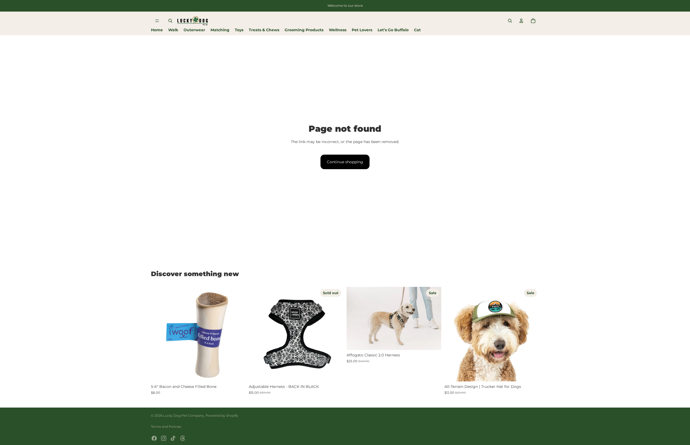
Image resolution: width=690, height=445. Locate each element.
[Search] (170, 21)
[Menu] (157, 21)
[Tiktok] (173, 438)
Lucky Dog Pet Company (183, 415)
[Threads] (183, 438)
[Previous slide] (159, 334)
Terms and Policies (166, 427)
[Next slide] (237, 334)
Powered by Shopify (222, 415)
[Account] (521, 21)
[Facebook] (154, 438)
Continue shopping (345, 161)
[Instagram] (163, 438)
